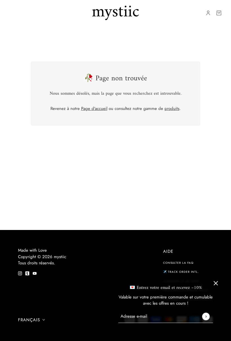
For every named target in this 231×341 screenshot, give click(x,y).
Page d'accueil (94, 108)
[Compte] (208, 13)
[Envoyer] (206, 316)
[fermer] (216, 283)
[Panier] (219, 13)
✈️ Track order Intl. (181, 272)
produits (172, 108)
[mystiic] (115, 13)
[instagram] (20, 272)
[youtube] (34, 272)
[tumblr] (27, 272)
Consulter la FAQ (178, 263)
